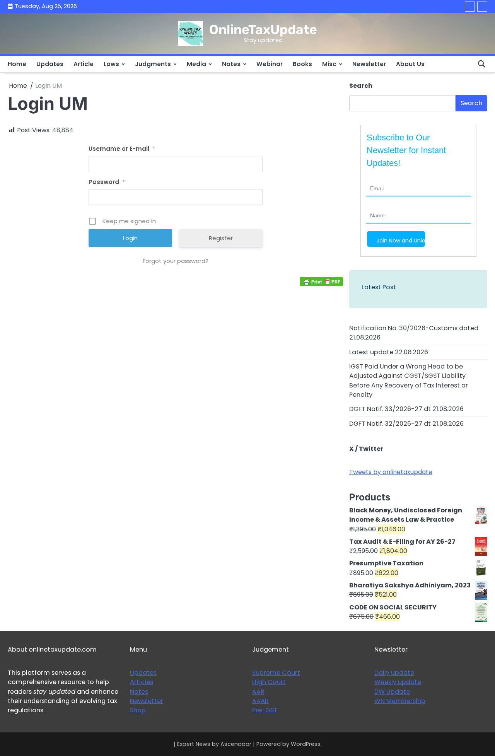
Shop (138, 710)
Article (83, 64)
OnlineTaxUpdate (263, 29)
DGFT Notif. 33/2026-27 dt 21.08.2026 (406, 408)
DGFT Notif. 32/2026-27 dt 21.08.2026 (406, 423)
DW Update (392, 691)
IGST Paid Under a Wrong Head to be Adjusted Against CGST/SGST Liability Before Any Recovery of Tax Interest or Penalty (408, 380)
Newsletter (369, 64)
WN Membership (399, 700)
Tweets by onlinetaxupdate (390, 472)
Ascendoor (235, 744)
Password (107, 182)
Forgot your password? (175, 261)
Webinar (269, 64)
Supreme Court (276, 672)
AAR (258, 691)
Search (360, 85)
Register (221, 238)
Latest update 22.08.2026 (388, 352)
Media (196, 64)
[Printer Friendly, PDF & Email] (321, 281)
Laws (111, 64)
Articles (141, 681)
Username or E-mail (122, 149)
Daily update (394, 672)
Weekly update (397, 681)
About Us (410, 64)
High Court (269, 681)
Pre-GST (265, 710)
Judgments (153, 64)
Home (17, 64)
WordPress (306, 744)
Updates (49, 64)
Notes (231, 64)
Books (302, 64)
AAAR (260, 700)
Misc (329, 64)
